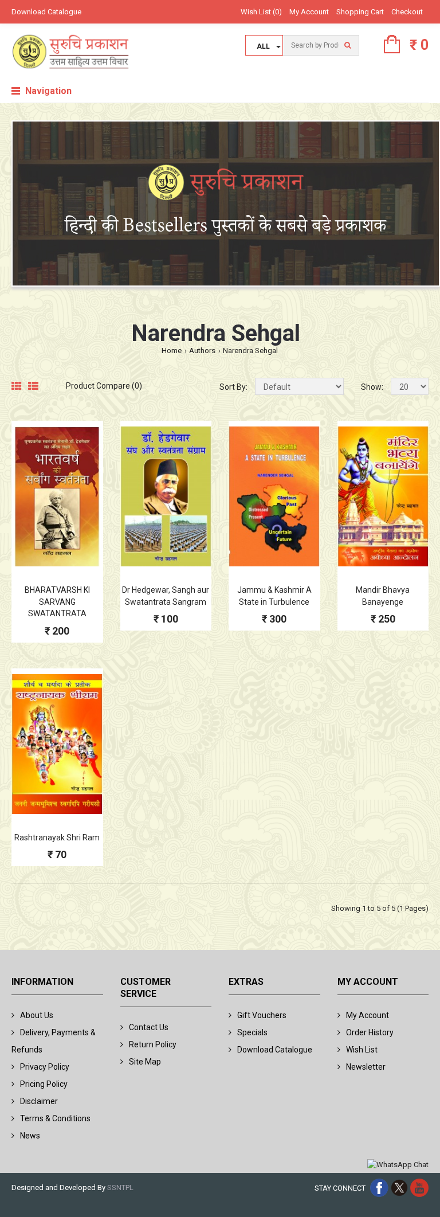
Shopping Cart (360, 11)
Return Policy (152, 1044)
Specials (252, 1032)
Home (172, 350)
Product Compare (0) (104, 385)
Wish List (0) (261, 11)
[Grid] (16, 386)
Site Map (145, 1061)
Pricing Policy (44, 1084)
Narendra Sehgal (250, 350)
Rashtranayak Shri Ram (57, 837)
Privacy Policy (44, 1066)
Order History (370, 1032)
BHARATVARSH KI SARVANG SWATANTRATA (57, 602)
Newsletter (366, 1066)
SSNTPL (120, 1187)
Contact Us (148, 1027)
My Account (309, 11)
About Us (36, 1015)
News (30, 1135)
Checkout (407, 11)
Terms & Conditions (55, 1118)
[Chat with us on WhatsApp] (398, 1165)
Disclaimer (39, 1101)
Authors (202, 350)
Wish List (362, 1049)
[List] (33, 386)
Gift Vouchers (261, 1015)
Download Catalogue (46, 11)
